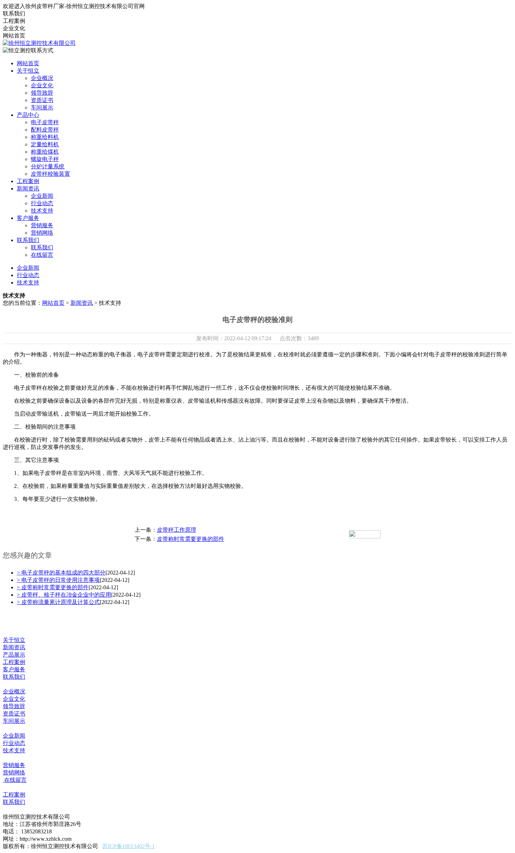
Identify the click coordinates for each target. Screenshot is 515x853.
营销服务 (42, 225)
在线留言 (42, 255)
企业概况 (42, 78)
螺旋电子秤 (45, 159)
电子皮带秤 (45, 122)
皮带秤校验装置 (50, 174)
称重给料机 (45, 137)
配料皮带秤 (45, 130)
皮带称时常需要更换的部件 (190, 539)
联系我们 (28, 240)
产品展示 (14, 655)
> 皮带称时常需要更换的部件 (53, 587)
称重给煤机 (45, 152)
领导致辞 (42, 93)
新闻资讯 (28, 189)
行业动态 (42, 203)
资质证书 (42, 100)
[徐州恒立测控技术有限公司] (39, 43)
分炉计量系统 (47, 166)
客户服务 (28, 218)
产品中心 (28, 115)
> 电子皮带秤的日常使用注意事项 (58, 580)
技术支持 (42, 211)
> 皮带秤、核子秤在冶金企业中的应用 (64, 595)
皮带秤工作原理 (176, 530)
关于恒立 (28, 71)
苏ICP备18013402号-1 (128, 846)
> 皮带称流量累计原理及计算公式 (58, 602)
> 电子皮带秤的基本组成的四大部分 (61, 573)
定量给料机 (45, 144)
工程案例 (28, 181)
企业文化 (42, 85)
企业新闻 (42, 196)
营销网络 (42, 233)
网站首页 (28, 63)
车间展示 (42, 107)
